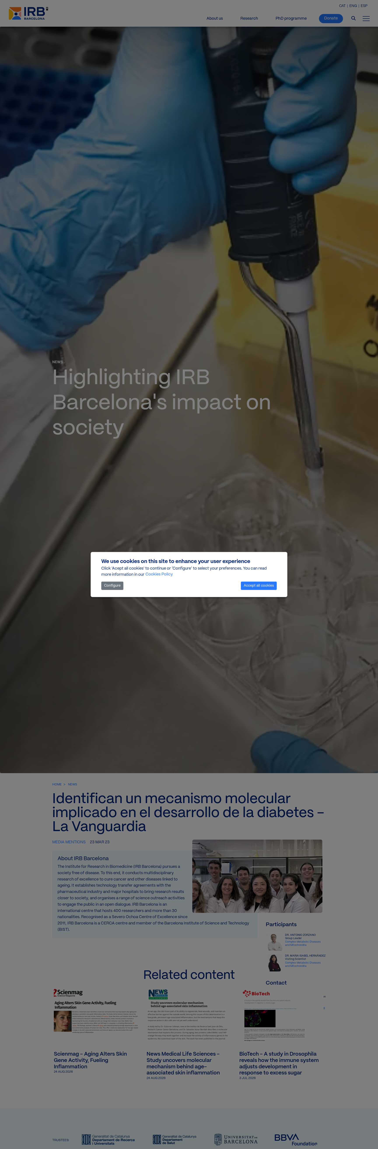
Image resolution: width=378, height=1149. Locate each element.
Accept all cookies (259, 585)
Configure (112, 585)
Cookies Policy (159, 574)
